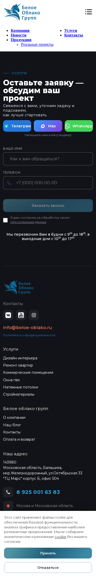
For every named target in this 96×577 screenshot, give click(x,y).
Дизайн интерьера (20, 358)
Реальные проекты (37, 44)
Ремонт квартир (18, 365)
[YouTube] (21, 315)
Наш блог (12, 425)
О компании (14, 417)
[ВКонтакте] (8, 315)
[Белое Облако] (22, 12)
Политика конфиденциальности (29, 335)
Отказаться (48, 567)
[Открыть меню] (88, 11)
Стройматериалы (18, 394)
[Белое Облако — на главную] (18, 287)
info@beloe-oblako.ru (27, 327)
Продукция (21, 40)
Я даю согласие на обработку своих (40, 220)
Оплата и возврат (19, 439)
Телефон (11, 172)
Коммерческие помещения (28, 372)
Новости (18, 35)
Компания (20, 30)
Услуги (70, 30)
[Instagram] (34, 315)
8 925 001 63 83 (38, 492)
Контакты (73, 35)
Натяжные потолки (20, 387)
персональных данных (28, 222)
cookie (60, 537)
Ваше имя (13, 148)
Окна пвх (11, 380)
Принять (48, 553)
